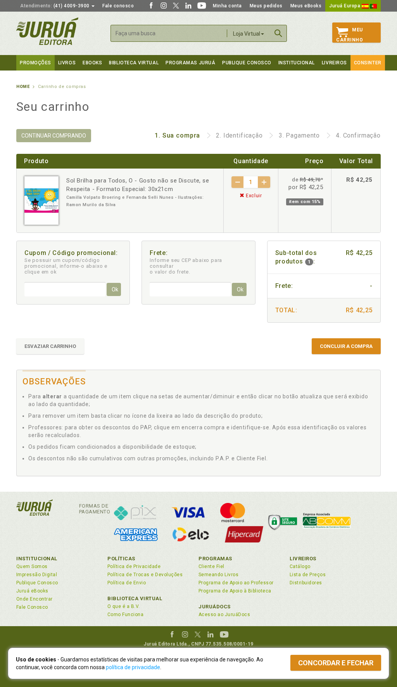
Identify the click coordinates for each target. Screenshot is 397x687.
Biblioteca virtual (134, 62)
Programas (215, 558)
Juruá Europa (345, 6)
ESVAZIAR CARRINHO (50, 346)
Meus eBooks (306, 6)
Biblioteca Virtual (134, 598)
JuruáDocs (214, 607)
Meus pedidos (266, 6)
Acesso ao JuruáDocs (224, 614)
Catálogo (300, 566)
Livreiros (334, 62)
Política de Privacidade (134, 566)
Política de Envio (126, 582)
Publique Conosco (246, 62)
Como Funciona (125, 614)
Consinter (367, 62)
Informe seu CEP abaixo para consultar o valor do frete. (186, 266)
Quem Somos (32, 566)
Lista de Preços (308, 574)
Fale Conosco (32, 607)
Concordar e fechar (335, 663)
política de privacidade (133, 667)
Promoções (35, 62)
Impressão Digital (36, 574)
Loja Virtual (246, 34)
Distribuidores (306, 582)
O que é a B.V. (123, 606)
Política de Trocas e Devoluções (145, 574)
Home (22, 86)
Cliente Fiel (211, 566)
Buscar (278, 33)
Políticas (121, 558)
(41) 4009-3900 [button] (55, 6)
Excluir (253, 195)
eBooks (92, 62)
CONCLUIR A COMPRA (346, 346)
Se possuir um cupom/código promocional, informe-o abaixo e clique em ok (65, 266)
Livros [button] (67, 62)
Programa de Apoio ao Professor (236, 582)
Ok (115, 289)
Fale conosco (118, 6)
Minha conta (227, 6)
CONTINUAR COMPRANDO (53, 136)
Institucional (296, 62)
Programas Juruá (190, 62)
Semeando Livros (218, 574)
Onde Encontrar (34, 599)
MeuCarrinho (349, 35)
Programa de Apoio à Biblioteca (234, 591)
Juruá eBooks (32, 591)
